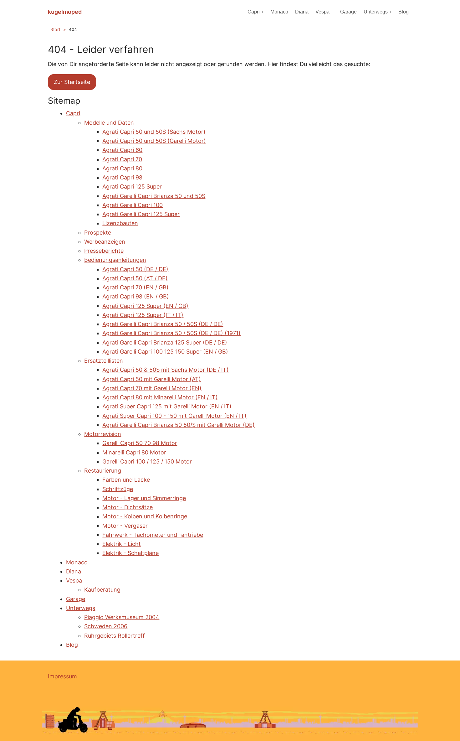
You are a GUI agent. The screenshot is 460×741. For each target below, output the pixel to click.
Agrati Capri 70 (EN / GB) (135, 287)
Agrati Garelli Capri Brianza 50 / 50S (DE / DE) (162, 324)
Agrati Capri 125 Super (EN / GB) (145, 306)
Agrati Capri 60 (122, 150)
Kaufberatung (102, 589)
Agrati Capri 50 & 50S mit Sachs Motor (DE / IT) (165, 369)
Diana (73, 571)
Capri (73, 113)
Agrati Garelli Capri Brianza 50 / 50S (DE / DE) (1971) (171, 333)
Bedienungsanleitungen (115, 259)
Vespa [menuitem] (322, 11)
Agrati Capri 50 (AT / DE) (135, 278)
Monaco (77, 562)
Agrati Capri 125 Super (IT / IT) (142, 315)
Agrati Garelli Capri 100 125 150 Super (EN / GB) (165, 351)
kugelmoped (65, 11)
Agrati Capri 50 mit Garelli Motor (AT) (151, 379)
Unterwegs (80, 608)
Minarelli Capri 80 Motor (134, 452)
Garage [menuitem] (348, 11)
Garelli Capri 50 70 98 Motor (139, 443)
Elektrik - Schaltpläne (130, 553)
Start (55, 29)
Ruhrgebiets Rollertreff (114, 635)
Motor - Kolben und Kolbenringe (144, 516)
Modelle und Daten (109, 122)
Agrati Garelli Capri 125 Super (141, 214)
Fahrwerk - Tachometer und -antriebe (152, 534)
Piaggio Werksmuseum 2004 (121, 617)
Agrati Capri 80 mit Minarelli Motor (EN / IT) (160, 397)
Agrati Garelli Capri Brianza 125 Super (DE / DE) (164, 342)
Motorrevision (102, 434)
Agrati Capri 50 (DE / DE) (135, 269)
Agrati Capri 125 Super (132, 186)
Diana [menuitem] (302, 11)
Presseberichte (104, 250)
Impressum (62, 676)
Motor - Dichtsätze (127, 507)
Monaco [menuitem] (279, 11)
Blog (72, 644)
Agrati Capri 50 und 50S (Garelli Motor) (154, 140)
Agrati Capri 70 (122, 159)
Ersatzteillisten (103, 360)
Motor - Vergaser (125, 525)
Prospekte (97, 232)
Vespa (74, 580)
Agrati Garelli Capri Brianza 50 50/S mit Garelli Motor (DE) (178, 425)
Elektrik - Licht (121, 544)
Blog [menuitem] (403, 11)
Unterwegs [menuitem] (376, 11)
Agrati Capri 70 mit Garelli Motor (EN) (152, 388)
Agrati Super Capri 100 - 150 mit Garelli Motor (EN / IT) (174, 415)
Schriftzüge (117, 489)
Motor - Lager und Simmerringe (144, 498)
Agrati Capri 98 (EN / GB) (135, 296)
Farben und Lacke (126, 479)
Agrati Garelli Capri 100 (132, 205)
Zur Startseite (72, 82)
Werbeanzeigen (104, 241)
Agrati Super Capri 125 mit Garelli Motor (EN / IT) (167, 406)
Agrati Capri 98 (122, 177)
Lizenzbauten (120, 223)
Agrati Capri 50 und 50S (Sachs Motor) (154, 131)
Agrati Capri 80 (122, 168)
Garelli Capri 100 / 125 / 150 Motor (147, 461)
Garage (75, 599)
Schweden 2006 (105, 626)
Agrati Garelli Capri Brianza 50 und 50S (153, 196)
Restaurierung (102, 470)
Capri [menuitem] (254, 11)
